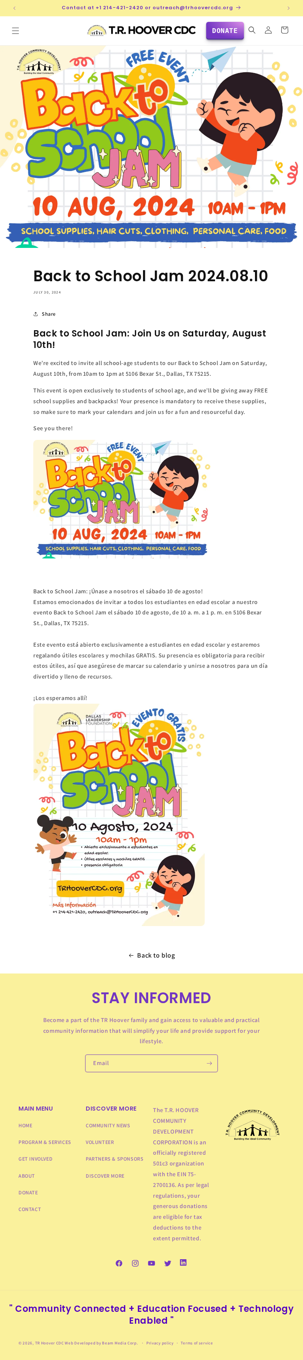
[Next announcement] (288, 8)
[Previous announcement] (14, 8)
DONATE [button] (225, 30)
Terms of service (197, 1343)
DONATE (28, 1192)
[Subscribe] (209, 1063)
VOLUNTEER (100, 1142)
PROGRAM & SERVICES (44, 1142)
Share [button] (49, 314)
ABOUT (26, 1175)
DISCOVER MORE (105, 1175)
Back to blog (156, 955)
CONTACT (29, 1209)
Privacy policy (160, 1343)
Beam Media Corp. (120, 1343)
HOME (25, 1125)
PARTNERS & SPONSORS (114, 1158)
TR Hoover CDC (49, 1343)
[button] (15, 31)
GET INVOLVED (35, 1158)
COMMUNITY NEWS (108, 1125)
